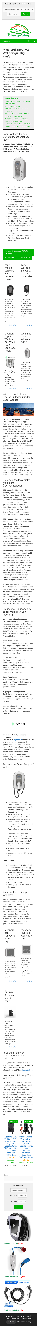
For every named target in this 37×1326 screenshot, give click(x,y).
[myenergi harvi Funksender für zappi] (10, 952)
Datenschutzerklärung (13, 1318)
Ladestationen (27, 1070)
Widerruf (11, 1322)
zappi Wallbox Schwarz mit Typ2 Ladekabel (26, 272)
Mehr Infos (12, 325)
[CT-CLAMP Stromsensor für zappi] (10, 1012)
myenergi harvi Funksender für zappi (10, 936)
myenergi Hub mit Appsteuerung (26, 934)
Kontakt (24, 1318)
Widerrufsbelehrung (24, 1322)
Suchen (6, 1175)
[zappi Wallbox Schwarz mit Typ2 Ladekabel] (27, 290)
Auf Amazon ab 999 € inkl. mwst (17, 258)
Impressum (26, 1316)
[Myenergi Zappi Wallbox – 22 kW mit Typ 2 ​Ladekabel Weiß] (10, 362)
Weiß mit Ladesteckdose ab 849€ (26, 338)
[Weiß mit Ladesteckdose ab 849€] (27, 353)
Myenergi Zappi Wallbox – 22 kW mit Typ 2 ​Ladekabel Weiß (10, 342)
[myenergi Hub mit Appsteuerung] (27, 950)
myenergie (18, 740)
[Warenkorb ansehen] (28, 41)
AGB (29, 1318)
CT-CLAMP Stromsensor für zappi (9, 995)
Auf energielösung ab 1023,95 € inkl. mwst (17, 252)
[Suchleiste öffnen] (34, 41)
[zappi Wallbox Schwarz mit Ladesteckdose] (10, 290)
